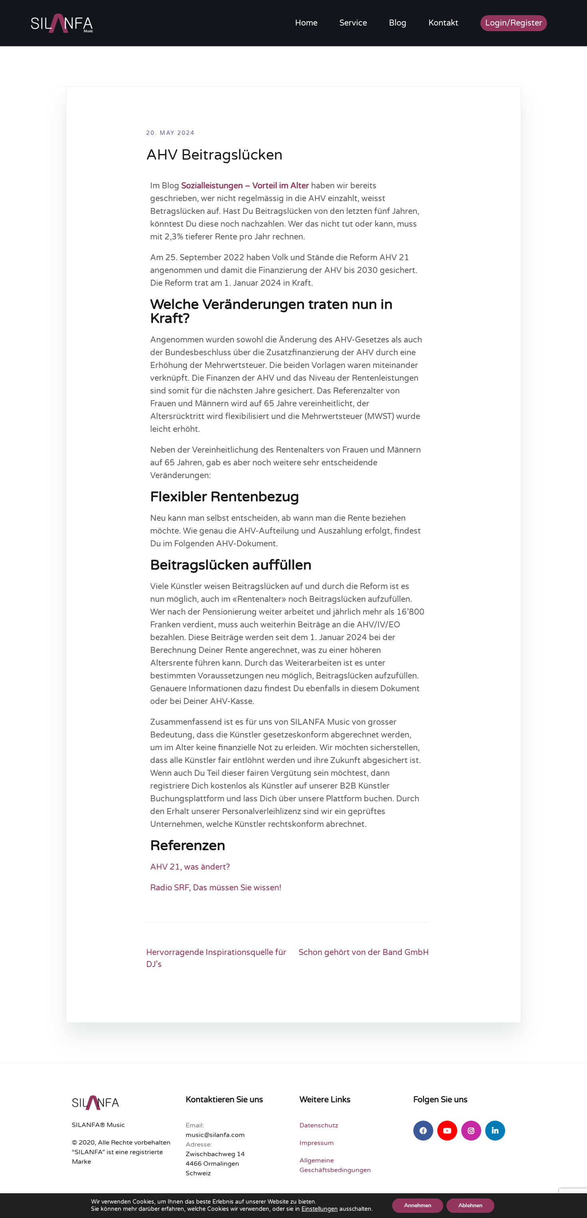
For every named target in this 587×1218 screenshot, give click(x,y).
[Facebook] (423, 1131)
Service (353, 23)
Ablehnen (470, 1205)
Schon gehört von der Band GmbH (364, 952)
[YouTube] (447, 1131)
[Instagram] (471, 1131)
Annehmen (417, 1205)
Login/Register (513, 23)
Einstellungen (319, 1209)
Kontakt (443, 23)
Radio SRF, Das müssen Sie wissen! (216, 888)
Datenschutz (318, 1125)
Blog (398, 23)
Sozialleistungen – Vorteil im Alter (245, 186)
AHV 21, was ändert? (190, 867)
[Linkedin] (495, 1131)
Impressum (316, 1143)
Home (306, 23)
